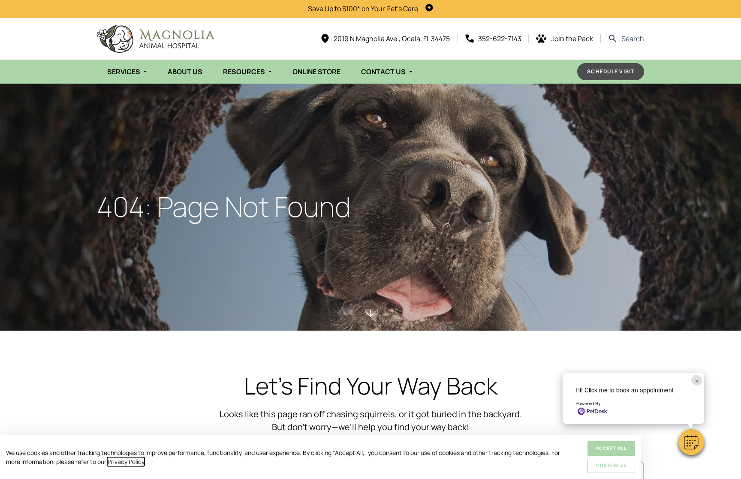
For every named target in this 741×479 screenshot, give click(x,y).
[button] (691, 442)
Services (123, 71)
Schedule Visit (610, 71)
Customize (611, 465)
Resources (244, 71)
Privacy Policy (126, 462)
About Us (185, 71)
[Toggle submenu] (145, 71)
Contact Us (383, 71)
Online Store (316, 71)
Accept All (611, 448)
